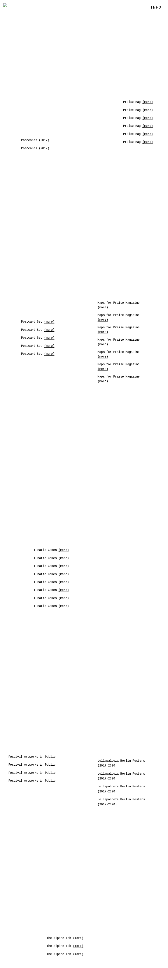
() (147, 102)
